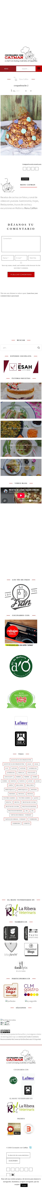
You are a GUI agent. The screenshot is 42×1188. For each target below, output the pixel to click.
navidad (34, 789)
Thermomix (33, 819)
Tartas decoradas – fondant (21, 815)
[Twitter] (28, 168)
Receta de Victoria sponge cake (21, 390)
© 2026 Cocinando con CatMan (17, 1147)
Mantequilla (10, 789)
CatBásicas (33, 768)
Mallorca (19, 785)
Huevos (13, 781)
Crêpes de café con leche (21, 466)
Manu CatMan (23, 79)
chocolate (31, 772)
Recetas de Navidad (29, 806)
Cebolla (21, 772)
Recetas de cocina (29, 802)
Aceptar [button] (24, 1185)
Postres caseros (9, 798)
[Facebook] (24, 168)
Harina (18, 777)
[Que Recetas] (10, 1001)
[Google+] (32, 168)
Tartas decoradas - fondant (15, 819)
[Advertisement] (21, 21)
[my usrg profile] (31, 1001)
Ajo (6, 768)
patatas (21, 793)
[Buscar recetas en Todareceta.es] (8, 1020)
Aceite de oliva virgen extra (21, 760)
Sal (27, 810)
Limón (11, 785)
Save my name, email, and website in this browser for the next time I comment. (21, 267)
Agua (29, 764)
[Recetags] (11, 990)
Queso (36, 798)
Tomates (27, 823)
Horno (35, 777)
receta (8, 802)
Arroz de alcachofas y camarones (21, 428)
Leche (30, 781)
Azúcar (14, 768)
